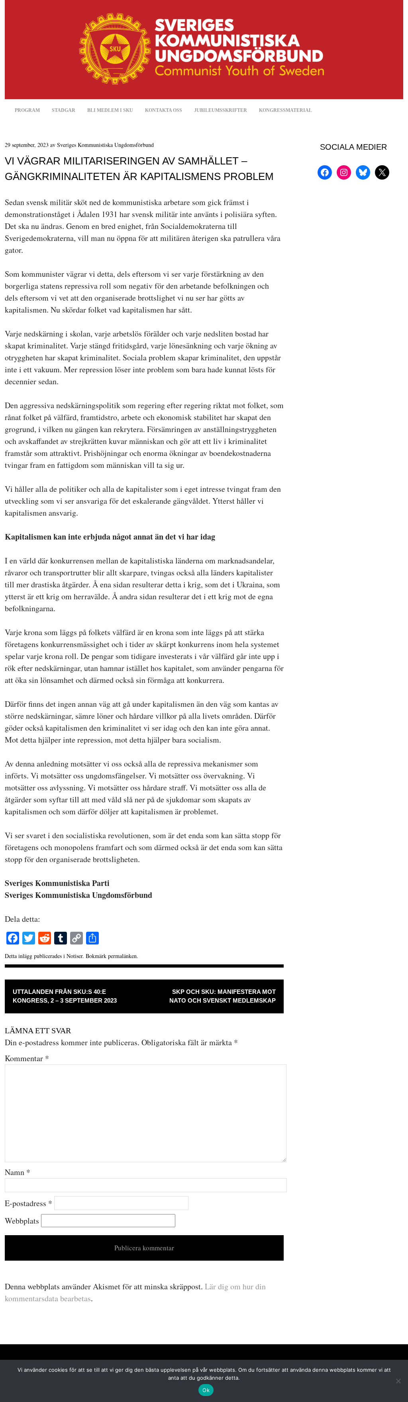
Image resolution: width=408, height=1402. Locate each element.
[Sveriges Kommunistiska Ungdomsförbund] (204, 96)
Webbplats (22, 1220)
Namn (17, 1172)
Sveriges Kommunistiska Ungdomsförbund (105, 145)
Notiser (74, 956)
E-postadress (28, 1203)
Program (27, 110)
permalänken (122, 956)
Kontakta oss (163, 110)
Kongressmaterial (285, 110)
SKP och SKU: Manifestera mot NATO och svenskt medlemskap (222, 996)
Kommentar (27, 1058)
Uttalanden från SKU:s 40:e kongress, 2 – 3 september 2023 (65, 996)
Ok (206, 1390)
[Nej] (398, 1381)
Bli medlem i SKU (110, 110)
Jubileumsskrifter (220, 110)
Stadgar (63, 110)
